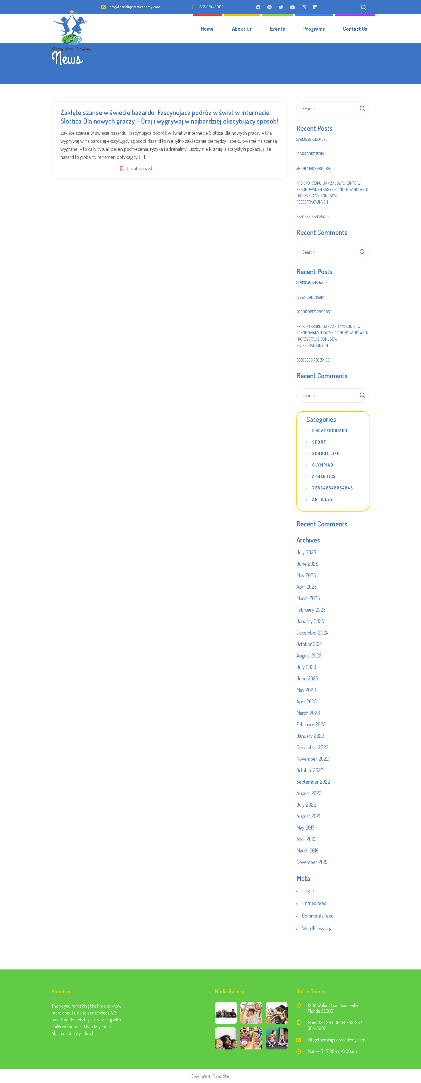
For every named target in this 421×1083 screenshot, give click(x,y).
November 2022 (312, 759)
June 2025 (307, 564)
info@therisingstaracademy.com (134, 6)
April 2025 (306, 587)
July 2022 (306, 804)
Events (277, 29)
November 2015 (311, 862)
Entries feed (314, 903)
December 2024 (312, 632)
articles (322, 499)
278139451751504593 (312, 139)
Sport (319, 442)
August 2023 (309, 655)
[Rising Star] (72, 28)
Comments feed (318, 915)
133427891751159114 (310, 153)
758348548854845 (332, 487)
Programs (314, 29)
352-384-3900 (211, 6)
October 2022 (309, 770)
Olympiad (322, 465)
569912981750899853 (314, 168)
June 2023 (307, 678)
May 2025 (306, 575)
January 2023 (310, 736)
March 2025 (308, 598)
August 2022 (309, 793)
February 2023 (311, 724)
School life (326, 453)
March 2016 (307, 850)
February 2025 (311, 609)
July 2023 (306, 667)
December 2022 (312, 747)
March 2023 (308, 713)
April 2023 (306, 701)
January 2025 (310, 621)
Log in (308, 890)
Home (207, 29)
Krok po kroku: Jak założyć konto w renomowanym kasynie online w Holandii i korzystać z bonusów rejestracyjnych (332, 192)
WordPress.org (316, 928)
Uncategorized (139, 168)
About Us (242, 29)
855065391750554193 (313, 216)
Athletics (324, 476)
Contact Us (355, 29)
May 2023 (306, 690)
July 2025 (306, 552)
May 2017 (305, 827)
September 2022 (313, 781)
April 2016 (305, 839)
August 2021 (308, 816)
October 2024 (309, 644)
